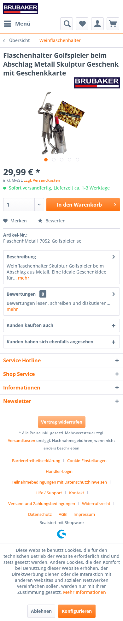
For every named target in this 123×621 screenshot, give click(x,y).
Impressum (84, 514)
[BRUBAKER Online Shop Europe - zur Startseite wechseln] (20, 8)
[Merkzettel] (82, 23)
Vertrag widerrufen (61, 422)
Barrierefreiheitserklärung (36, 460)
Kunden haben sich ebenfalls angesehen (50, 342)
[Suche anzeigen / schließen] (66, 23)
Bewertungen (21, 294)
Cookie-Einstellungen (87, 460)
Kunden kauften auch (30, 325)
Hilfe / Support (48, 493)
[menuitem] (16, 23)
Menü (22, 23)
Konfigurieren (77, 611)
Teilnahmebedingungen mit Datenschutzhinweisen (59, 482)
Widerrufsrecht (96, 503)
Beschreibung (21, 257)
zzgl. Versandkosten (42, 180)
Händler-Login (59, 471)
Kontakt (76, 493)
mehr (23, 278)
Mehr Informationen (84, 592)
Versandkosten (21, 440)
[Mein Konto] (97, 23)
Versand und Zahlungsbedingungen (41, 503)
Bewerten (55, 221)
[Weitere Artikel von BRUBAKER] (97, 82)
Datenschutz (40, 514)
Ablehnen (41, 611)
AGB (63, 514)
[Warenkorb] (113, 23)
